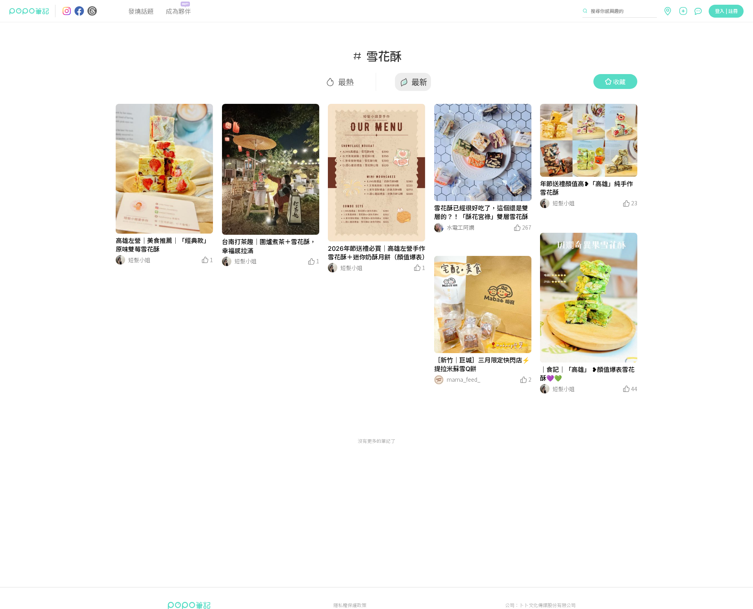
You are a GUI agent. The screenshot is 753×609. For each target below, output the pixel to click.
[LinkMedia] (164, 169)
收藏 (619, 81)
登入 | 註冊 (726, 10)
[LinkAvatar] (120, 260)
